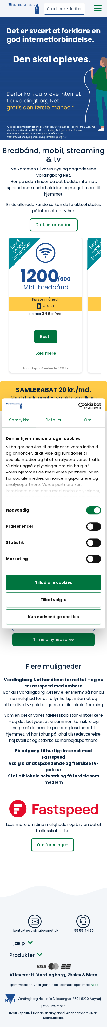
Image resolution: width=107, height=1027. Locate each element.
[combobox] (64, 9)
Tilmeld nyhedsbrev (53, 639)
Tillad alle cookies (53, 582)
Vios (94, 985)
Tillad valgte (53, 600)
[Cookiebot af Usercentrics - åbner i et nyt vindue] (78, 405)
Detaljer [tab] (53, 420)
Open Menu (98, 8)
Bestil (45, 337)
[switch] (93, 526)
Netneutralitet (53, 1017)
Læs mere (45, 353)
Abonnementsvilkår (81, 1013)
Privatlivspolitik (19, 1013)
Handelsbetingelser (48, 1013)
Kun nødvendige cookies (53, 616)
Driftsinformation (54, 225)
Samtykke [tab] (19, 420)
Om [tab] (87, 420)
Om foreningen (52, 845)
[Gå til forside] (21, 8)
